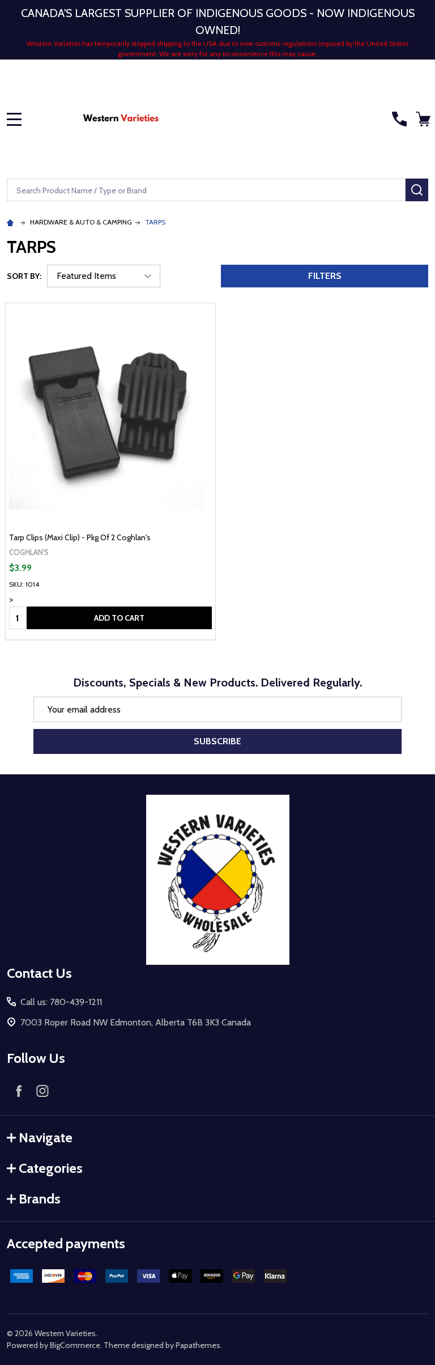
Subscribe (217, 741)
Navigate (45, 1137)
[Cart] (423, 119)
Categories (51, 1168)
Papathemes (198, 1345)
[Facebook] (19, 1090)
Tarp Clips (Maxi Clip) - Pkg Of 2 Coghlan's (80, 537)
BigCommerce (75, 1345)
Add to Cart (119, 618)
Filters (325, 275)
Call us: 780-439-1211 (61, 1002)
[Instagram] (42, 1090)
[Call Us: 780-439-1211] (399, 119)
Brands (40, 1198)
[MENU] (14, 119)
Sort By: (24, 276)
